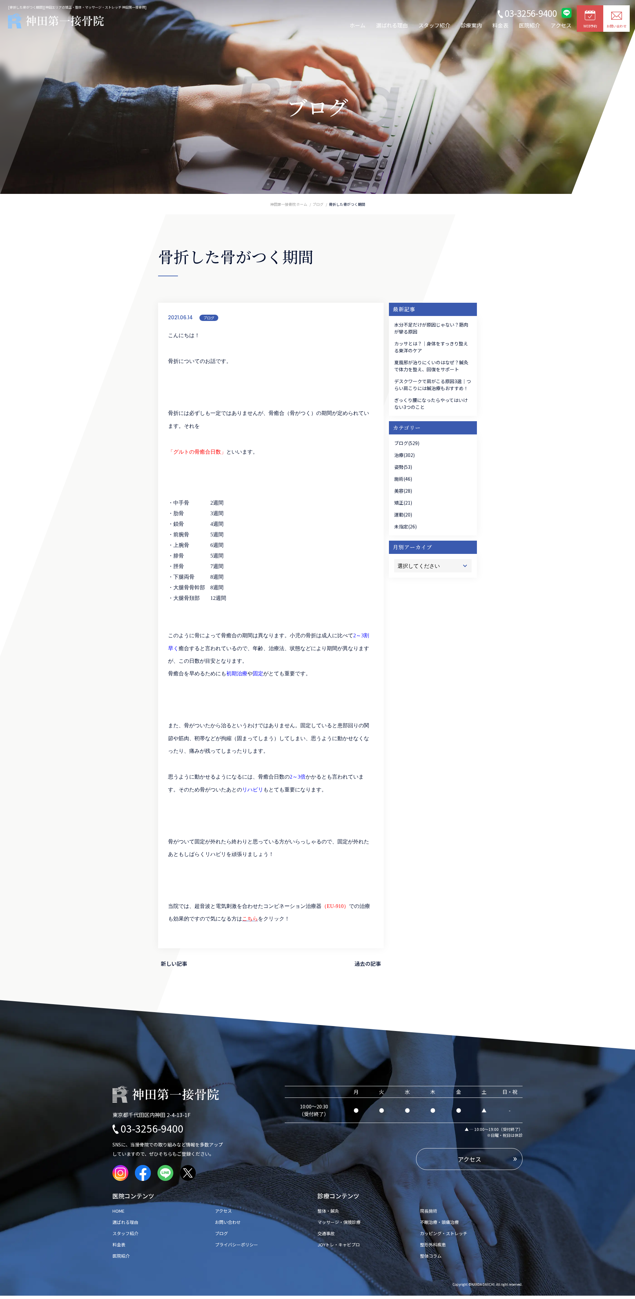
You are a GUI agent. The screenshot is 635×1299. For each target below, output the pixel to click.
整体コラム (431, 1256)
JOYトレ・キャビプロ (339, 1244)
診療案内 (471, 25)
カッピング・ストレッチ (443, 1233)
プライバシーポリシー (236, 1244)
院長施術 (428, 1211)
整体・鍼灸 (328, 1211)
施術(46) (403, 478)
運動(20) (403, 514)
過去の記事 (368, 963)
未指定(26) (405, 526)
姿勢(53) (403, 467)
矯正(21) (403, 502)
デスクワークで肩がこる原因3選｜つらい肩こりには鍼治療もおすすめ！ (432, 384)
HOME (120, 1211)
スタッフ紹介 (434, 25)
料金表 (500, 25)
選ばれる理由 (392, 25)
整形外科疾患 (433, 1244)
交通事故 (326, 1233)
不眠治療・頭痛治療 (439, 1222)
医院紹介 (529, 25)
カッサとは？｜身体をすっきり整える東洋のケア (431, 347)
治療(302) (404, 455)
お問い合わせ (228, 1222)
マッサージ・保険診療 (339, 1222)
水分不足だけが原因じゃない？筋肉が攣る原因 (431, 328)
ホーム (357, 25)
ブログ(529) (406, 443)
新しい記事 (174, 963)
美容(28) (403, 490)
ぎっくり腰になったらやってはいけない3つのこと (431, 403)
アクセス (561, 25)
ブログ (208, 317)
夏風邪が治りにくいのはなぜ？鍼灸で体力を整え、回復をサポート (431, 366)
